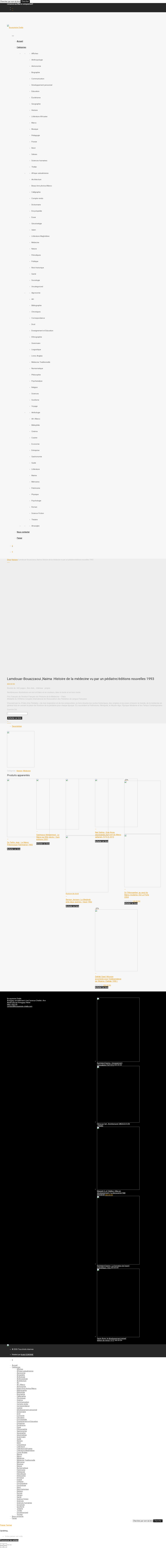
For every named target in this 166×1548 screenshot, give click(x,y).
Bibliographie (22, 1390)
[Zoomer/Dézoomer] (11, 1544)
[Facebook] (12, 8)
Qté (15, 709)
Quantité (10, 709)
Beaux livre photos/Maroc (26, 1388)
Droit (18, 1414)
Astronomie (21, 1387)
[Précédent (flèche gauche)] (1, 1547)
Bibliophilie (21, 1392)
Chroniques (21, 1398)
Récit (19, 1487)
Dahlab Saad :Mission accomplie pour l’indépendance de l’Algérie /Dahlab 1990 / (108, 978)
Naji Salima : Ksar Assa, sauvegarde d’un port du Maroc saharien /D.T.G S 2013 (108, 834)
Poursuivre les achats (9, 1540)
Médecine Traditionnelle (26, 1460)
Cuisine (19, 1408)
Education (20, 1418)
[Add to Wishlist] (7, 720)
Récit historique (23, 1489)
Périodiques (21, 1474)
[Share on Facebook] (7, 722)
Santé (19, 1497)
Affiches (20, 1369)
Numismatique (22, 1468)
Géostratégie (22, 1435)
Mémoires (21, 1462)
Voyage (20, 1514)
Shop (9, 560)
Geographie (21, 1433)
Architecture (21, 1381)
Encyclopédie (22, 1419)
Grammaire (21, 1437)
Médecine (27, 771)
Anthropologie (22, 1379)
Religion (20, 1491)
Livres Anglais (22, 1452)
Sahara (19, 1495)
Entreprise (21, 1423)
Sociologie (21, 1505)
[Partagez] (5, 1544)
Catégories (21, 47)
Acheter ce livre (14, 718)
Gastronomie (22, 1431)
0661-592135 (12, 1004)
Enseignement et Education (27, 1421)
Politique (20, 1481)
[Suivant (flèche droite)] (5, 1547)
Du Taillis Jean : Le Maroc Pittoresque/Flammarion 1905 (20, 843)
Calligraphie (21, 1396)
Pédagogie (21, 1472)
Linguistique (21, 1445)
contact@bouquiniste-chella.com (19, 1006)
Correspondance (23, 1406)
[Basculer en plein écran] (8, 1544)
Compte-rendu (22, 1404)
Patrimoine (21, 1470)
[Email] (12, 10)
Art (18, 1383)
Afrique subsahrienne (25, 1371)
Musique (20, 1464)
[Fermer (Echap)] (1, 1544)
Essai (19, 1427)
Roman (19, 1493)
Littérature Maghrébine (26, 1450)
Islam (19, 1443)
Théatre (20, 1509)
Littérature (21, 1447)
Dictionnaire (21, 1412)
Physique (20, 1478)
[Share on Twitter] (9, 722)
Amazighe (21, 1375)
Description (17, 726)
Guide (19, 1439)
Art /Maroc (21, 1385)
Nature (19, 1466)
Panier (19, 538)
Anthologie (21, 1377)
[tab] (87, 726)
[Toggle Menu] (13, 35)
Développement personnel (27, 1410)
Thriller (19, 1511)
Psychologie (21, 1485)
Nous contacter (23, 532)
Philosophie (21, 1476)
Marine (19, 1454)
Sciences (20, 1501)
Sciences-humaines (24, 1503)
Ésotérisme (21, 1425)
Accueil (20, 41)
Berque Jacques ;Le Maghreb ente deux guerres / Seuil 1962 (79, 900)
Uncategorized (22, 1512)
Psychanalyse (22, 1483)
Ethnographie (22, 1429)
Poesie (19, 1480)
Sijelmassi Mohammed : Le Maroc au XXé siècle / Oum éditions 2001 (48, 837)
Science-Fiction (22, 1499)
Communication (23, 1402)
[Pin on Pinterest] (10, 722)
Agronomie (21, 1373)
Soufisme (20, 1507)
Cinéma (20, 1400)
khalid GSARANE (27, 1355)
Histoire (15, 560)
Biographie (21, 1394)
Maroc (19, 1456)
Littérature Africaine (24, 1449)
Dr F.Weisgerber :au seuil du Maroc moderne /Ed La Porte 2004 (136, 894)
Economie (20, 1416)
